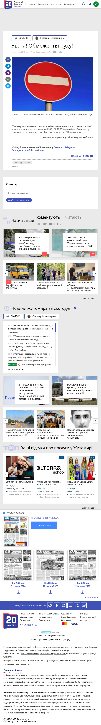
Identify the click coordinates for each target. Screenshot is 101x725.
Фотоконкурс (69, 4)
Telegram (70, 147)
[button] (75, 308)
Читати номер (44, 525)
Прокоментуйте (82, 156)
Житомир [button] (18, 6)
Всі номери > (91, 597)
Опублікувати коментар (19, 200)
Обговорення (42, 4)
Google (41, 150)
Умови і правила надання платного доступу (50, 639)
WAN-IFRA (7, 657)
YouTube (29, 150)
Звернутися (44, 620)
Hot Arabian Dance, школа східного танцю (80, 483)
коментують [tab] (48, 217)
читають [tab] (73, 217)
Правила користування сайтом (51, 635)
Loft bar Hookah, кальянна (19, 481)
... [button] (78, 4)
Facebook (59, 147)
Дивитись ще (90, 298)
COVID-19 (23, 37)
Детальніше (25, 620)
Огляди (83, 620)
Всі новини (30, 4)
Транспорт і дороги (22, 162)
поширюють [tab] (49, 223)
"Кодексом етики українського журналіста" (54, 647)
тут (67, 650)
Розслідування (55, 4)
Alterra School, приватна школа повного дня (49, 483)
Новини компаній (88, 617)
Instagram (18, 150)
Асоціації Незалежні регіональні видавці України (43, 653)
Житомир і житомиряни (52, 37)
